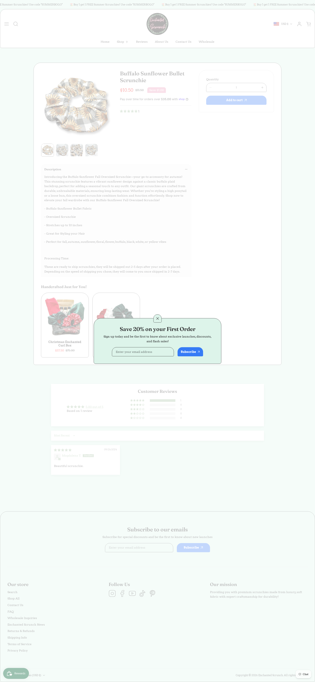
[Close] (157, 318)
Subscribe (188, 352)
